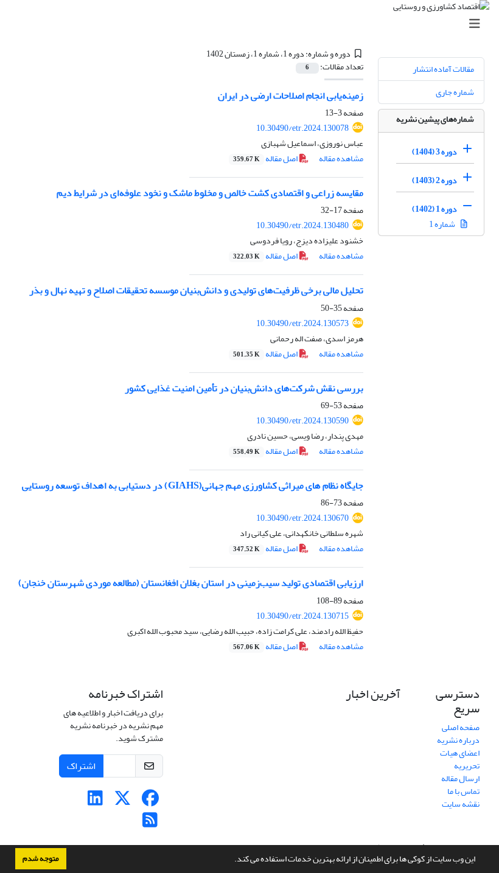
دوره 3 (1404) (434, 152)
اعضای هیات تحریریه (460, 759)
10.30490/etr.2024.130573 (302, 323)
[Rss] (150, 823)
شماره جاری (455, 92)
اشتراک (81, 766)
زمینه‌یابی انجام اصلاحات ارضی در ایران (290, 95)
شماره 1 (442, 224)
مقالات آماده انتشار (443, 69)
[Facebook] (150, 801)
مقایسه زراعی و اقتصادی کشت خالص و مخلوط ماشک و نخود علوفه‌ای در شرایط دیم (210, 193)
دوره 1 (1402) (434, 209)
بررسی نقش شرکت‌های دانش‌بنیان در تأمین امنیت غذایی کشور (244, 388)
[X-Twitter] (123, 801)
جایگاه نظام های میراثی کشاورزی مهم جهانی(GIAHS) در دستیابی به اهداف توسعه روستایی (192, 485)
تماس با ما (463, 791)
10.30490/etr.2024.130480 (302, 225)
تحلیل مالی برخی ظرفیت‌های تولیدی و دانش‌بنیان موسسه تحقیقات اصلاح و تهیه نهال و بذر (196, 290)
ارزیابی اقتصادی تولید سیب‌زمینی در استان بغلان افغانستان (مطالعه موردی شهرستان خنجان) (190, 583)
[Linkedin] (95, 801)
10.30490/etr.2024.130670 (302, 518)
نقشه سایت (461, 804)
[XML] (199, 54)
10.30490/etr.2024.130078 (302, 128)
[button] (231, 860)
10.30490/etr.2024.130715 (302, 616)
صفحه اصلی (461, 727)
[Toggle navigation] (253, 24)
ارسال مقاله (460, 778)
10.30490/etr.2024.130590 (302, 420)
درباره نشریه (458, 740)
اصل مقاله (266, 158)
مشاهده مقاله (341, 158)
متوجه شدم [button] (41, 858)
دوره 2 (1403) (434, 180)
